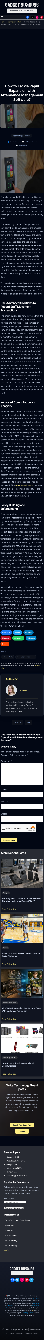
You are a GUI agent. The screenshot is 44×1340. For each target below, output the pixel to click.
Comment (6, 761)
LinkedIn (28, 632)
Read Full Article (9, 910)
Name (4, 789)
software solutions (24, 485)
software (10, 1305)
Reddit (4, 644)
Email (4, 801)
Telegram (31, 638)
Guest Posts (8, 657)
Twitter (17, 632)
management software (26, 657)
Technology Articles (14, 22)
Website (5, 814)
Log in (6, 1250)
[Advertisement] (22, 54)
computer (36, 1303)
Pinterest (5, 638)
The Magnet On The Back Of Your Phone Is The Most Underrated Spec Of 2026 (21, 899)
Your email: (9, 1198)
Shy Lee (13, 141)
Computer (10, 1157)
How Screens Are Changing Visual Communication (18, 1064)
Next (29, 722)
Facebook (6, 632)
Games (5, 948)
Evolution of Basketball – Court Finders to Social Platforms (21, 954)
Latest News (11, 1168)
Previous (17, 722)
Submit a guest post (27, 1313)
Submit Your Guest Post (22, 1125)
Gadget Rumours (36, 1329)
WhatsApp (18, 638)
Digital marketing (13, 1161)
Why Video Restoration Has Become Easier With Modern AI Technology (21, 1009)
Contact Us (22, 1131)
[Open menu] (2, 17)
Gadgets (6, 893)
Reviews (9, 1172)
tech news (36, 1298)
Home (3, 22)
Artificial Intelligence (10, 1003)
